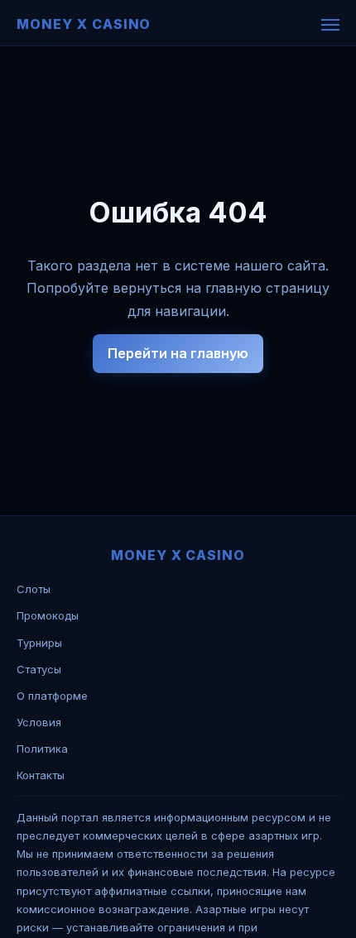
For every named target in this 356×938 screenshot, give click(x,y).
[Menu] (330, 25)
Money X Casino (84, 24)
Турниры (39, 642)
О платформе (52, 695)
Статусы (39, 669)
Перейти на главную (178, 353)
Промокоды (48, 615)
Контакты (41, 775)
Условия (39, 722)
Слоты (34, 589)
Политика (42, 748)
